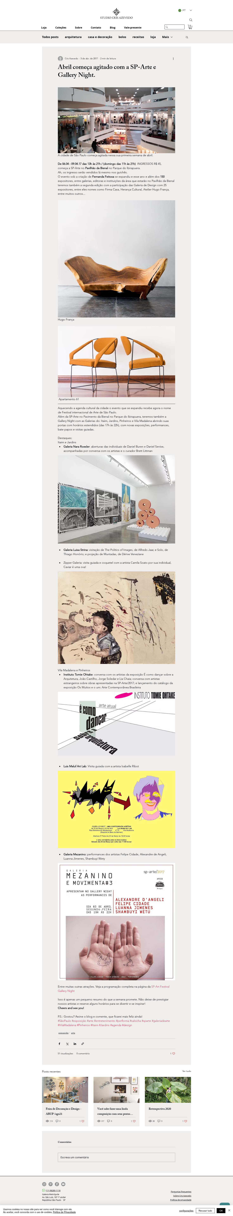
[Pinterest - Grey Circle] (51, 1184)
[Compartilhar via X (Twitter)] (67, 1043)
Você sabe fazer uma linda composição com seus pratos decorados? (113, 1112)
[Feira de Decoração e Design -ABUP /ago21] (65, 1090)
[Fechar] (229, 1210)
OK (221, 1210)
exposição (63, 1032)
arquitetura (73, 37)
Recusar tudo (205, 1210)
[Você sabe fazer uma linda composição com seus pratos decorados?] (117, 1090)
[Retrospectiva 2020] (168, 1090)
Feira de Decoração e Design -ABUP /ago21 (63, 1112)
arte (73, 1032)
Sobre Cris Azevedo (182, 1195)
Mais (165, 37)
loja (153, 37)
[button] (190, 27)
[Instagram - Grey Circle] (44, 1184)
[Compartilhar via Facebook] (59, 1043)
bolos (122, 37)
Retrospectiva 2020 (160, 1109)
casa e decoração (100, 37)
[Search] (191, 20)
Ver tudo (186, 1071)
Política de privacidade (180, 1199)
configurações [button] (186, 1210)
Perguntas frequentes (181, 1191)
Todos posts (50, 37)
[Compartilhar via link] (82, 1043)
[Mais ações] (173, 59)
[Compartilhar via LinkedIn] (74, 1043)
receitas (138, 37)
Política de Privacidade (64, 1212)
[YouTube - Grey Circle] (63, 1184)
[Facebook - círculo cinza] (57, 1184)
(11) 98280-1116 (53, 1190)
